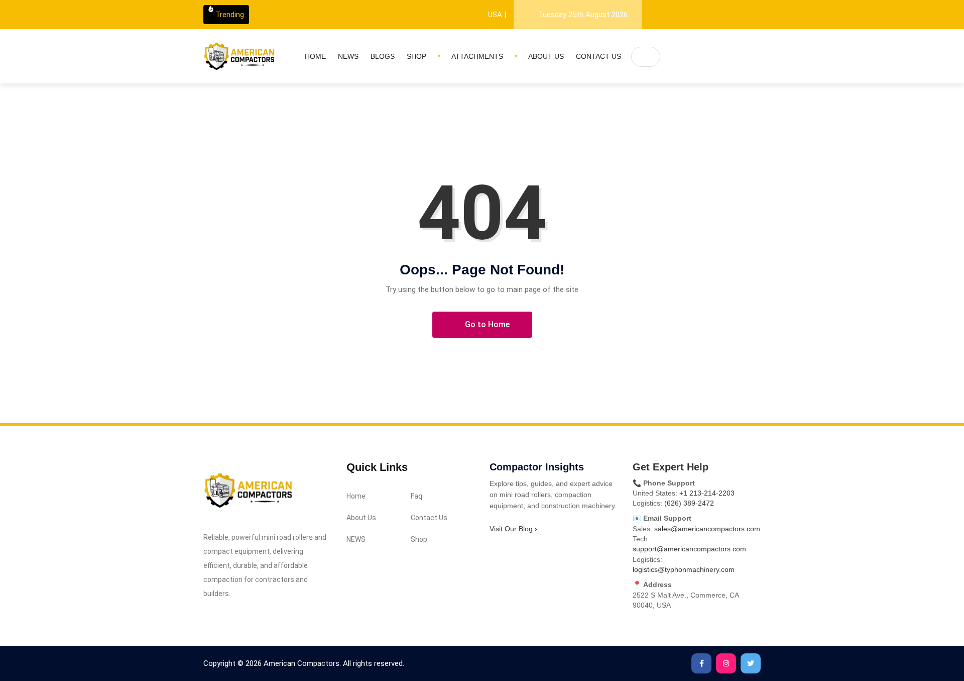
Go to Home (486, 324)
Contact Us (598, 56)
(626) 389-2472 (689, 503)
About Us (546, 56)
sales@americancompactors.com (707, 529)
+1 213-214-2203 (707, 493)
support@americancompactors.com (689, 549)
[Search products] (645, 57)
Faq (416, 496)
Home (315, 56)
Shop (416, 56)
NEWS (348, 56)
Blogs (383, 56)
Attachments (477, 56)
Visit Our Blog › (513, 529)
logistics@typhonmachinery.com (684, 569)
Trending (229, 14)
